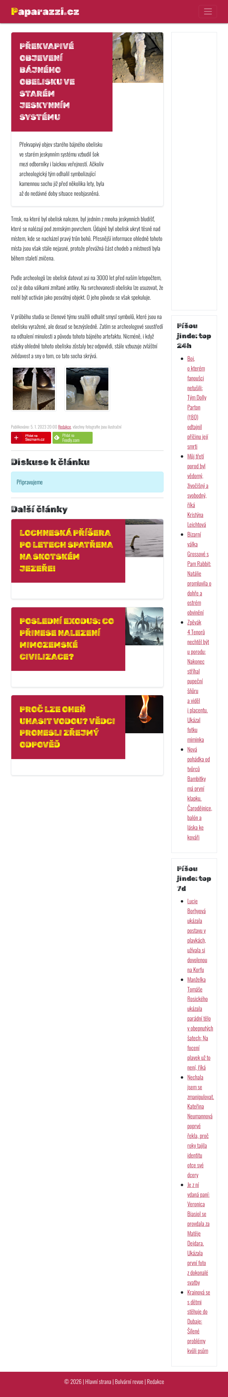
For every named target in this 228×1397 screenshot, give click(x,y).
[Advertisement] (194, 171)
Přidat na (71, 437)
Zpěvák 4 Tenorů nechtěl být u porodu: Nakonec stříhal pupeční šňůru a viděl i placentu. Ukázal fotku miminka (198, 681)
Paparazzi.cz (45, 11)
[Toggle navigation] (208, 11)
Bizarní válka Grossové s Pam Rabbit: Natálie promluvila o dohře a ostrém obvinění (199, 573)
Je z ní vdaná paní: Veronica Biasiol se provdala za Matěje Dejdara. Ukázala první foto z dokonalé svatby (198, 1233)
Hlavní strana (98, 1381)
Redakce (64, 426)
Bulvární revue (129, 1381)
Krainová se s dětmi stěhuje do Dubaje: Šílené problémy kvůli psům (198, 1321)
